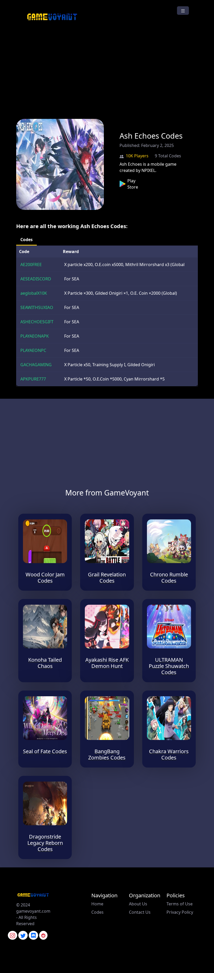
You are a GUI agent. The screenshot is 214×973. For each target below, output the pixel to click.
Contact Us (140, 912)
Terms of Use (180, 904)
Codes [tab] (26, 239)
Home (97, 904)
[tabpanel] (107, 316)
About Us (138, 904)
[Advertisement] (107, 70)
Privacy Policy (180, 912)
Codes (97, 912)
